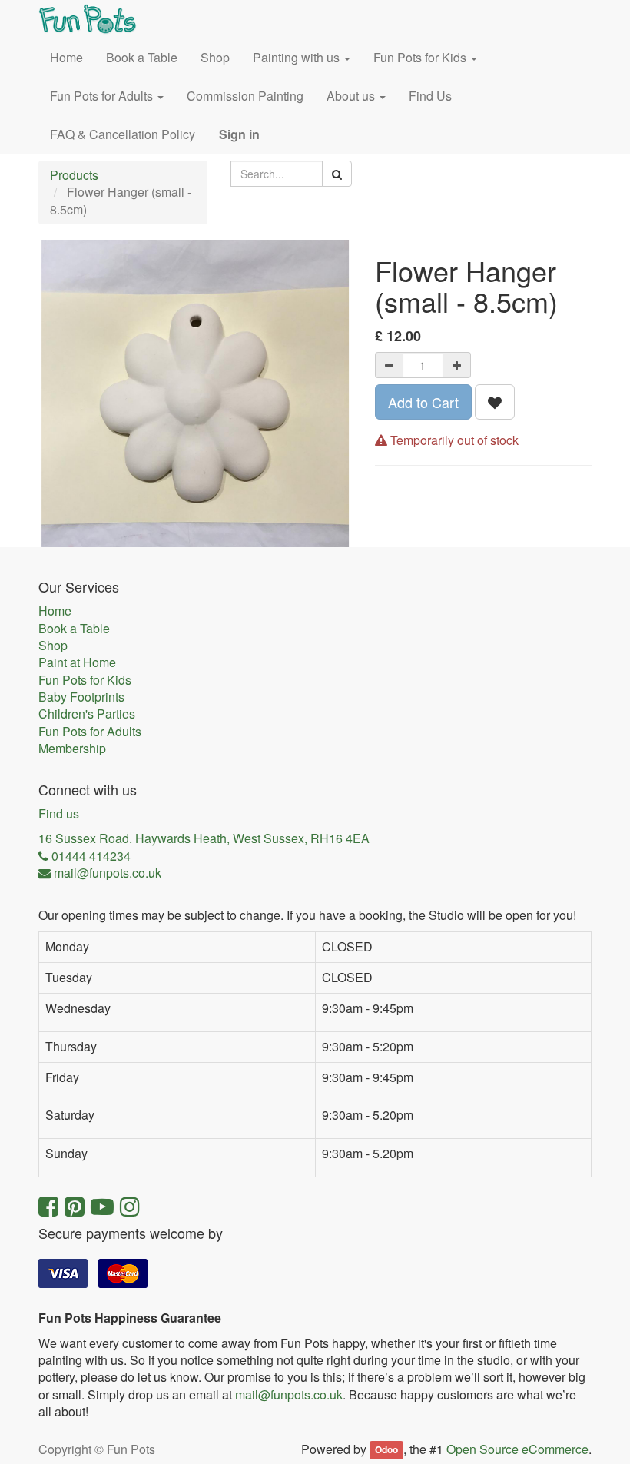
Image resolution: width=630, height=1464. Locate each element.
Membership (72, 748)
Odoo (386, 1450)
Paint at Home (77, 662)
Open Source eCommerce (517, 1449)
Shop (53, 645)
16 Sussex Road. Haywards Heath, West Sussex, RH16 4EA (204, 838)
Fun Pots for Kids (84, 680)
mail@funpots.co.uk (289, 1394)
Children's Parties (86, 713)
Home (54, 611)
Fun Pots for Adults (89, 731)
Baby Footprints (81, 697)
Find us (58, 813)
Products (74, 175)
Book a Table (74, 628)
